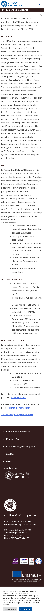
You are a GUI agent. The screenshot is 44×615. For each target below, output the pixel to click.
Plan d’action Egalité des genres (20, 446)
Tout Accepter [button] (25, 609)
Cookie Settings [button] (10, 609)
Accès (8, 461)
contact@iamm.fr (16, 535)
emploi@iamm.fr (18, 397)
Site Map (10, 454)
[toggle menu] (35, 4)
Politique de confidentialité (18, 431)
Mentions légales (14, 439)
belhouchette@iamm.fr (19, 408)
